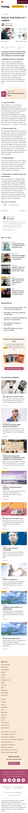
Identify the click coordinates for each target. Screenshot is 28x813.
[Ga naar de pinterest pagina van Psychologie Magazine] (23, 780)
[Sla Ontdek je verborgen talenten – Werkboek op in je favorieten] (25, 472)
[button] (22, 2)
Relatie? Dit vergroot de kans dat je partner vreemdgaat (13, 329)
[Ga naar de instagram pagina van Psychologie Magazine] (18, 780)
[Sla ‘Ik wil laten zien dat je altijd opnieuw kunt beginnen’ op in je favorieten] (25, 410)
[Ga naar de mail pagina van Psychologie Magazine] (9, 780)
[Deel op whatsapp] (25, 210)
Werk (6, 14)
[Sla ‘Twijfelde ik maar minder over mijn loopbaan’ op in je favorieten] (25, 592)
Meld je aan (13, 763)
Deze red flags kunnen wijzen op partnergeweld (12, 323)
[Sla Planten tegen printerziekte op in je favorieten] (25, 624)
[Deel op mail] (23, 210)
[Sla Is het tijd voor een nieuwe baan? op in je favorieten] (25, 382)
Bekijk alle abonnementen (14, 368)
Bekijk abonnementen (18, 6)
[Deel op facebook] (20, 210)
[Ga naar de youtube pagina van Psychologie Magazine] (14, 780)
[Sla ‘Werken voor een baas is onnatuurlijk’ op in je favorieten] (25, 533)
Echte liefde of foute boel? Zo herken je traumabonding (14, 313)
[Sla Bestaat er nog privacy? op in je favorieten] (25, 564)
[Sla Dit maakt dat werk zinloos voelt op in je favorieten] (25, 503)
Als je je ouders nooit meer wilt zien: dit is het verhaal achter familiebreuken (15, 308)
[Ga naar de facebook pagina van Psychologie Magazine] (5, 780)
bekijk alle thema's (14, 205)
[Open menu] (26, 6)
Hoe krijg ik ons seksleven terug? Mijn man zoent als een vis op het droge (15, 318)
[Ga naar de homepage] (5, 7)
